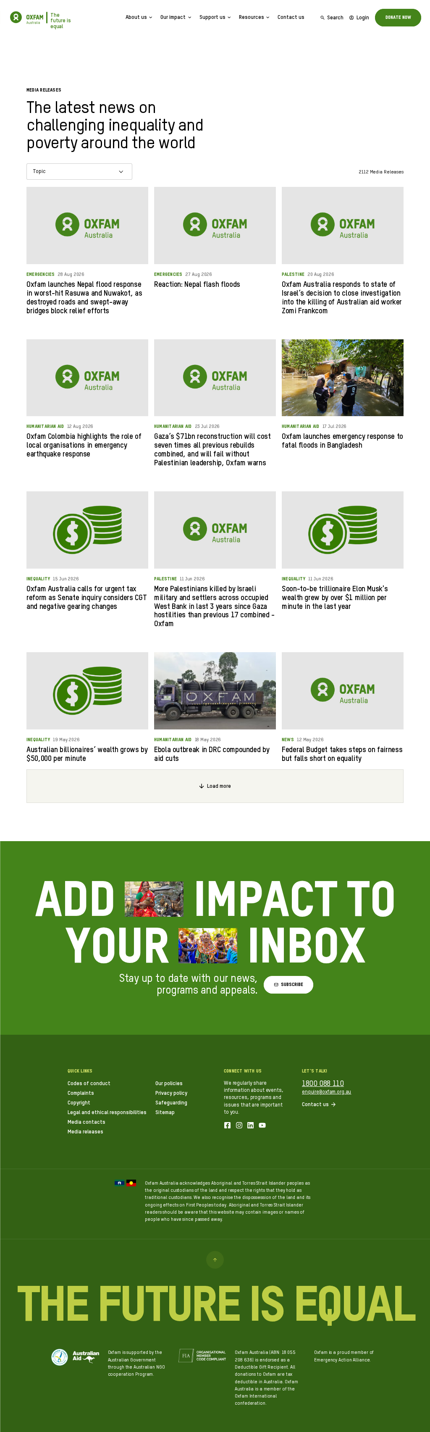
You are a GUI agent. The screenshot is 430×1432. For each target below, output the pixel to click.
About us (136, 17)
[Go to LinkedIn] (250, 1126)
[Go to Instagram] (239, 1126)
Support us (212, 17)
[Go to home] (16, 17)
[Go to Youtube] (262, 1126)
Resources (251, 17)
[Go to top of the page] (215, 1260)
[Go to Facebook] (227, 1126)
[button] (289, 985)
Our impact (173, 17)
